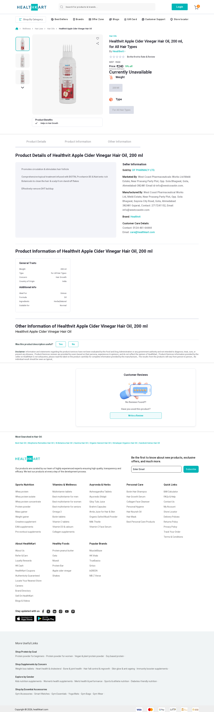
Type (119, 99)
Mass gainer (21, 511)
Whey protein (21, 491)
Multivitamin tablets (62, 491)
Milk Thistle (95, 522)
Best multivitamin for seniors (66, 506)
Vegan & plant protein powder (89, 656)
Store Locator (170, 511)
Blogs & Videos (22, 601)
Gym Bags (86, 694)
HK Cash (19, 565)
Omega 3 (57, 511)
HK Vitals (93, 555)
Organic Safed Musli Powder (103, 516)
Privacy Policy (170, 527)
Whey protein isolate (25, 496)
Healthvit (118, 51)
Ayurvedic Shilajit (97, 496)
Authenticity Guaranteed (27, 575)
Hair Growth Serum (136, 496)
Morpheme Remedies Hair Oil (41, 443)
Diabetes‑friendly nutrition (144, 681)
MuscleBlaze (95, 550)
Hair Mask (131, 516)
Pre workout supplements (28, 532)
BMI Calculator (171, 491)
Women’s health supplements (58, 681)
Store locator (181, 19)
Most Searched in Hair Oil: (28, 437)
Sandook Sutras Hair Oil (149, 443)
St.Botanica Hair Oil (65, 443)
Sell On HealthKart (24, 596)
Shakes (56, 575)
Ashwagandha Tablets (100, 491)
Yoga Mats (73, 694)
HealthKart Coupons (25, 570)
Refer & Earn (21, 555)
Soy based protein (115, 656)
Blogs (116, 19)
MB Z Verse (95, 575)
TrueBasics (94, 560)
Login (179, 6)
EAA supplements (24, 527)
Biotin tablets (58, 516)
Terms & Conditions (173, 537)
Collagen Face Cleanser (138, 501)
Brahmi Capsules (97, 506)
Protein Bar (58, 565)
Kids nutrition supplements (28, 681)
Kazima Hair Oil (81, 443)
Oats (54, 555)
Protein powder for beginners (29, 656)
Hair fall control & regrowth (97, 668)
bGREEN (93, 570)
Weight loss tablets (24, 668)
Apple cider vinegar (61, 570)
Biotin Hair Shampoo (137, 491)
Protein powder (23, 506)
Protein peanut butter (63, 550)
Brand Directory (23, 591)
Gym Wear (98, 694)
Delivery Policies (172, 516)
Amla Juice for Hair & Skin (102, 511)
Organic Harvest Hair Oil (101, 443)
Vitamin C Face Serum (100, 527)
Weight (120, 77)
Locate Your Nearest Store (28, 580)
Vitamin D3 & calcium (62, 527)
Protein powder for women (59, 656)
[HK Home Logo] (31, 7)
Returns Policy (171, 522)
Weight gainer (22, 516)
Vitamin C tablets (60, 522)
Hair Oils (113, 36)
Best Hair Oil (21, 443)
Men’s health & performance (88, 681)
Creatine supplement (25, 522)
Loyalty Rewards (23, 560)
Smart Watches (42, 694)
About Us (19, 550)
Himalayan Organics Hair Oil (125, 443)
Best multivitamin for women (66, 501)
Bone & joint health (72, 668)
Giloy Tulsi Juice (97, 501)
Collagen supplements (63, 532)
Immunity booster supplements (152, 668)
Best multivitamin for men (65, 496)
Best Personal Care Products (141, 522)
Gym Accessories (23, 694)
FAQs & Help (170, 496)
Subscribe (191, 469)
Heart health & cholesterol (48, 668)
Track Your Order (172, 532)
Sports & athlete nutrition (116, 681)
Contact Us (169, 501)
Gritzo (92, 565)
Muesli (55, 560)
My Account (169, 506)
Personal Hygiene (135, 506)
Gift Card (132, 19)
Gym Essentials (59, 694)
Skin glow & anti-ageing (123, 668)
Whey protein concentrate (28, 501)
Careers (19, 585)
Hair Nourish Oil (134, 511)
